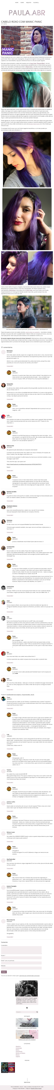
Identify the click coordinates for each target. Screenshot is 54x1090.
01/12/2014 (9, 588)
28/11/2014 (9, 493)
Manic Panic (29, 67)
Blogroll (36, 2)
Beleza (17, 1050)
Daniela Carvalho (11, 491)
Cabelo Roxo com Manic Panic (21, 21)
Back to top (27, 1082)
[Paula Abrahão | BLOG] (27, 13)
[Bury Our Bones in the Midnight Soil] (4, 1072)
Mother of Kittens (20, 1053)
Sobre (22, 2)
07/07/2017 (15, 908)
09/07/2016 (9, 860)
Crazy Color (29, 290)
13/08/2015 (15, 755)
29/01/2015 (15, 372)
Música (17, 1055)
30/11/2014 (9, 507)
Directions (12, 290)
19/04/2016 (9, 833)
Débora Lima (10, 445)
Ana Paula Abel (11, 859)
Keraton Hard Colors (34, 124)
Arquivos (28, 2)
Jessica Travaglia (11, 886)
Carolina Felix (10, 546)
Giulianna (9, 520)
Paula (14, 371)
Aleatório (18, 1046)
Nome (3, 955)
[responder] (10, 366)
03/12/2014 (9, 653)
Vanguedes (10, 384)
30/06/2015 (9, 699)
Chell (8, 601)
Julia (8, 678)
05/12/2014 (9, 680)
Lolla (8, 415)
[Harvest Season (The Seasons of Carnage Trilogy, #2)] (11, 1072)
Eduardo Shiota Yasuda (36, 1088)
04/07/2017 (9, 887)
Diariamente (19, 1051)
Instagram (27, 1008)
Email (7, 960)
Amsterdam (19, 1048)
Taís (8, 617)
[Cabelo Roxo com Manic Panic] (27, 40)
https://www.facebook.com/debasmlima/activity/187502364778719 (24, 464)
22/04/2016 (15, 848)
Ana (8, 652)
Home (16, 2)
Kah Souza (10, 350)
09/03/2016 (9, 803)
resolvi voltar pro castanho (32, 332)
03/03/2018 (9, 921)
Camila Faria (10, 586)
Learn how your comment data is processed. (29, 975)
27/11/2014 (9, 352)
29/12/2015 (9, 771)
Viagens (18, 1056)
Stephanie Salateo (12, 506)
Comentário (4, 945)
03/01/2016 (15, 789)
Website (3, 966)
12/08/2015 (9, 736)
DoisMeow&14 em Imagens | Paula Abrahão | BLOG (20, 694)
